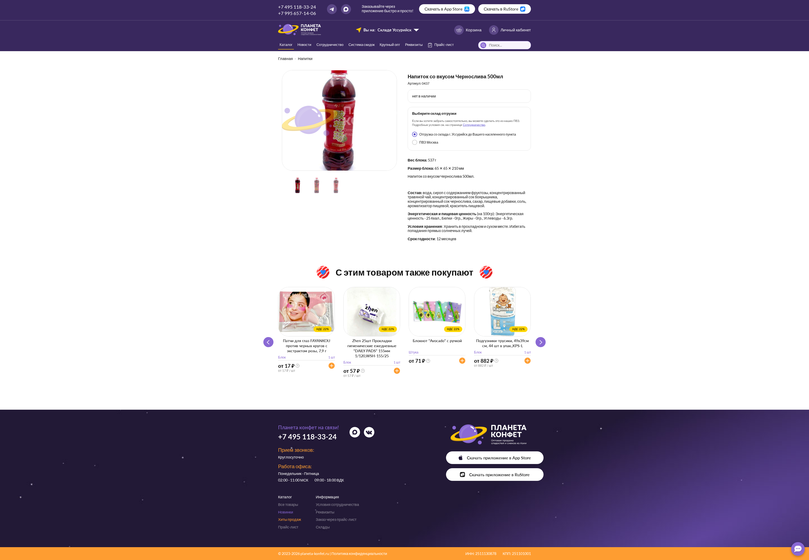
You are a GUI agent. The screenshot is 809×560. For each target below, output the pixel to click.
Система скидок (361, 44)
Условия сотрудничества (337, 504)
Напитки (305, 58)
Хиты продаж (289, 519)
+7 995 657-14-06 (297, 13)
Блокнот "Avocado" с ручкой (437, 340)
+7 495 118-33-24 (297, 7)
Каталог (286, 44)
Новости (304, 44)
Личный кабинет (516, 29)
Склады (323, 527)
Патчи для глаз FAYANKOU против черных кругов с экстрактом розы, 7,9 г (306, 345)
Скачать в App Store (443, 8)
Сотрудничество (329, 44)
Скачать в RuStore (501, 8)
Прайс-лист (288, 527)
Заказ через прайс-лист (336, 519)
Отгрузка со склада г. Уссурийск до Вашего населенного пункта (467, 134)
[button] (541, 342)
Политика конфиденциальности (359, 553)
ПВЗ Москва (428, 142)
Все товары (288, 504)
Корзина (474, 29)
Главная (285, 58)
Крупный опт (390, 44)
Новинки (285, 512)
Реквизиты (414, 44)
